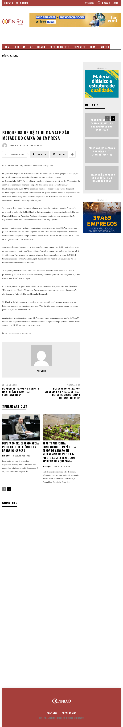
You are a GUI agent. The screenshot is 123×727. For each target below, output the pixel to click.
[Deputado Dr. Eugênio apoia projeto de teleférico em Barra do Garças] (21, 427)
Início (5, 55)
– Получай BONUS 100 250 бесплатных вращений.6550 (102, 177)
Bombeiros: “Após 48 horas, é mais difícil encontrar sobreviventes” (21, 391)
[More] (72, 154)
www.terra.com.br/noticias (19, 333)
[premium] (5, 145)
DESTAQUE (14, 55)
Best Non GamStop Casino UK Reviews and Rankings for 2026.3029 (102, 124)
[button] (103, 2)
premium (13, 145)
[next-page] (9, 489)
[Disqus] (41, 550)
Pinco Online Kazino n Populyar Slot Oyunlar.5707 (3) (102, 151)
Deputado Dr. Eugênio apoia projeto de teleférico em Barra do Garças (20, 446)
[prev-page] (4, 489)
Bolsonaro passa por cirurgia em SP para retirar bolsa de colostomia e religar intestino (62, 393)
